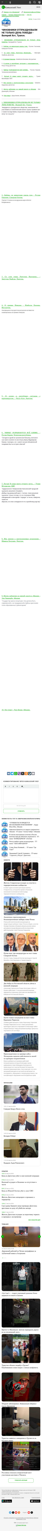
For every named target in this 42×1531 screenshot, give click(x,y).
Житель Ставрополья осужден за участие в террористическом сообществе (20, 884)
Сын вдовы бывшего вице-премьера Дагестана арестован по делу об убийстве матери (19, 1207)
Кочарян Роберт (10, 1136)
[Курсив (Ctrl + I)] (9, 786)
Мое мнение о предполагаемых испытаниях (18, 83)
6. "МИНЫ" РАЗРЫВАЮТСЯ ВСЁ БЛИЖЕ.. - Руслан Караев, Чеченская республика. (21, 433)
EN (6, 2)
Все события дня (34, 1220)
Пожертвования (36, 1497)
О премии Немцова (9, 59)
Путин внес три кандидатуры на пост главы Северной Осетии (20, 954)
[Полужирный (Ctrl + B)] (5, 786)
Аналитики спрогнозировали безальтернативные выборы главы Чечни (19, 918)
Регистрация (21, 806)
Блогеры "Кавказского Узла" (17, 14)
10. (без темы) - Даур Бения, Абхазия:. (16, 710)
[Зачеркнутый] (17, 786)
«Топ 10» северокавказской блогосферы (17, 15)
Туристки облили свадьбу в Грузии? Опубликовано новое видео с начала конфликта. (20, 1366)
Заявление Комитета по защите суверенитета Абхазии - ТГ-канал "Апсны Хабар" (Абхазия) (24, 830)
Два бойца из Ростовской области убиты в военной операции (20, 984)
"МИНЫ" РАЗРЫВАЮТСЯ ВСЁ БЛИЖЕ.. (16, 70)
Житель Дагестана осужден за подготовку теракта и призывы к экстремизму (20, 1215)
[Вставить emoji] (22, 786)
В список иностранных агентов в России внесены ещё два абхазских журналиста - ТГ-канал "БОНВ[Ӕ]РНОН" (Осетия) (24, 836)
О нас (3, 1497)
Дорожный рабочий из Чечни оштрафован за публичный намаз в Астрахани (19, 1252)
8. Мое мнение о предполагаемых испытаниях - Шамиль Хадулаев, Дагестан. (21, 540)
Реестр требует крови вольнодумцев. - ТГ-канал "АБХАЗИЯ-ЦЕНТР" (23, 842)
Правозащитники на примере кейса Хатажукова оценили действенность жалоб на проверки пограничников (20, 1056)
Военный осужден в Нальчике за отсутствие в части (19, 1183)
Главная (4, 14)
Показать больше (21, 1480)
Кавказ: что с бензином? (12, 12)
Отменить (21, 811)
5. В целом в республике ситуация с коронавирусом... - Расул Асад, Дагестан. (21, 397)
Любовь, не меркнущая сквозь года (15, 46)
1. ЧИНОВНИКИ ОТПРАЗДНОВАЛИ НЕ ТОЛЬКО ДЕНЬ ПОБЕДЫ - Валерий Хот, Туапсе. (21, 103)
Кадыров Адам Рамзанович (14, 1163)
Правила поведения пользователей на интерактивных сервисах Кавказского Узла (21, 1518)
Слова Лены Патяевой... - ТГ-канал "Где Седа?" (22, 848)
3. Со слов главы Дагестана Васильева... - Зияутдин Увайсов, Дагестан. (21, 277)
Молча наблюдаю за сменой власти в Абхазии (20, 89)
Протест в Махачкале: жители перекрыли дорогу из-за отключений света (20, 1330)
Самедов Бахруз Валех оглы (14, 1109)
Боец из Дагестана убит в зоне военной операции (20, 1176)
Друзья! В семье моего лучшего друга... (19, 76)
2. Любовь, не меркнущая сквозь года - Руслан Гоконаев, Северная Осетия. (21, 196)
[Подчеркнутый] (13, 786)
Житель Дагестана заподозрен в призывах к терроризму (18, 1198)
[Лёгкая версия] (10, 2)
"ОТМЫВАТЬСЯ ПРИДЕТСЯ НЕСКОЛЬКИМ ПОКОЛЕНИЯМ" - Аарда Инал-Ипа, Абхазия (23, 825)
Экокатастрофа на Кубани (32, 12)
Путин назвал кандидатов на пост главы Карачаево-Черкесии (19, 1018)
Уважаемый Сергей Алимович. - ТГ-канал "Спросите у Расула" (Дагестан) (23, 854)
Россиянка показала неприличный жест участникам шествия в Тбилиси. (17, 1473)
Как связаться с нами (18, 1497)
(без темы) (7, 95)
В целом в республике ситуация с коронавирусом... (21, 63)
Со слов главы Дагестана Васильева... (18, 53)
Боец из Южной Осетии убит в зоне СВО (17, 1191)
